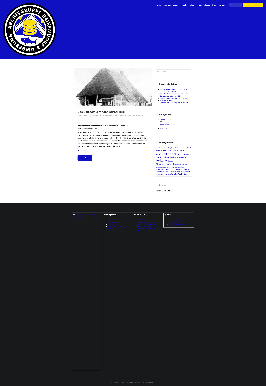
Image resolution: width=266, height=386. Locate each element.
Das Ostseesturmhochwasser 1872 (101, 112)
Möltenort (162, 160)
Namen (171, 161)
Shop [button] (192, 5)
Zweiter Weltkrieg (179, 174)
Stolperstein (159, 172)
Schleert (182, 167)
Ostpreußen (177, 164)
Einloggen (236, 5)
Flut (90, 115)
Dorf (180, 148)
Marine (181, 157)
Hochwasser (104, 115)
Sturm (182, 172)
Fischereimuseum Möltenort (149, 226)
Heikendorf (95, 115)
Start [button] (159, 5)
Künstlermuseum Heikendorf (149, 224)
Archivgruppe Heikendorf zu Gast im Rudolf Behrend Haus (174, 90)
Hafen (185, 150)
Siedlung (184, 169)
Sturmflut (89, 117)
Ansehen (85, 158)
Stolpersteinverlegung (169, 172)
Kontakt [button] (222, 5)
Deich (86, 115)
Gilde (176, 150)
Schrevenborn (168, 169)
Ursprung (164, 174)
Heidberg (158, 154)
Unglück (159, 174)
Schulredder (177, 169)
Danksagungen (114, 222)
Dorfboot (184, 148)
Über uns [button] (167, 5)
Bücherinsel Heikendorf (147, 231)
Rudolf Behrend (176, 167)
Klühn (176, 157)
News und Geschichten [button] (207, 5)
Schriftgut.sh (174, 222)
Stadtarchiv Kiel (175, 220)
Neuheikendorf (165, 164)
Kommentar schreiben (100, 117)
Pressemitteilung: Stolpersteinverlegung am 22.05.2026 (174, 101)
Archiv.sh (141, 220)
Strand (177, 172)
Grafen (180, 150)
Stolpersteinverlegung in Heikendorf (174, 98)
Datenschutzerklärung (116, 226)
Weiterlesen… (83, 150)
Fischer (166, 150)
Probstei (140, 115)
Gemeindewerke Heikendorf (149, 229)
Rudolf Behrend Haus (146, 222)
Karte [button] (175, 5)
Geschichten (165, 124)
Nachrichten (164, 128)
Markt (184, 157)
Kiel (163, 157)
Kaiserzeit (158, 157)
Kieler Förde (113, 115)
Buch (176, 148)
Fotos (172, 150)
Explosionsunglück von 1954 (170, 96)
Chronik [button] (183, 5)
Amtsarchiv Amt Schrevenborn (181, 224)
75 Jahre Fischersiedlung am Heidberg (175, 94)
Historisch (180, 154)
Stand (189, 169)
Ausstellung (167, 148)
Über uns (111, 220)
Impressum (112, 224)
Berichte (80, 115)
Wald (169, 174)
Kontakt (111, 229)
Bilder (172, 148)
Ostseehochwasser (130, 115)
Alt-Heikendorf (160, 148)
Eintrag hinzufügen (253, 5)
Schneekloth (159, 169)
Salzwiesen (81, 117)
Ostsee (120, 115)
